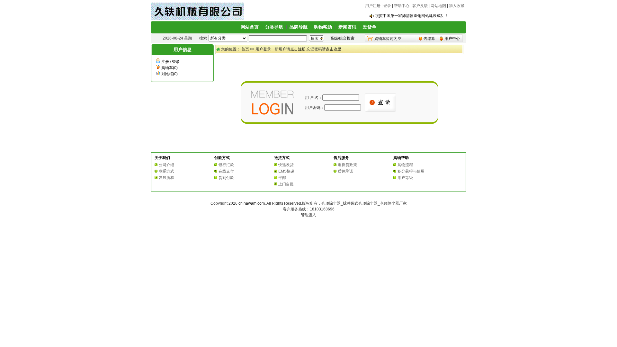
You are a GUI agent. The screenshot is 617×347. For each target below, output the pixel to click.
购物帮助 (323, 27)
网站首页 (250, 27)
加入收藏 (456, 6)
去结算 (429, 38)
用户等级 (405, 177)
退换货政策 (347, 165)
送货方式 (282, 158)
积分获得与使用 (411, 171)
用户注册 (372, 6)
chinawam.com (251, 203)
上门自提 (286, 184)
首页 (245, 49)
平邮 (282, 177)
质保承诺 (345, 171)
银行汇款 (226, 165)
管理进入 (308, 215)
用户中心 (452, 38)
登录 (387, 6)
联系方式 (166, 171)
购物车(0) (169, 68)
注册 (165, 61)
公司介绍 (166, 165)
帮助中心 (401, 6)
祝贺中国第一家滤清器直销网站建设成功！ (411, 15)
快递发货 (286, 165)
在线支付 (226, 171)
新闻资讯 (347, 27)
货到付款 (226, 177)
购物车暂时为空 (387, 38)
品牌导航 (299, 27)
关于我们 (162, 158)
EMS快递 (286, 171)
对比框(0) (169, 74)
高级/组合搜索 (342, 38)
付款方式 (222, 158)
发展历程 (166, 177)
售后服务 (341, 158)
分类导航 (274, 27)
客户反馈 (420, 6)
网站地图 (438, 6)
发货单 (369, 27)
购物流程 (405, 165)
